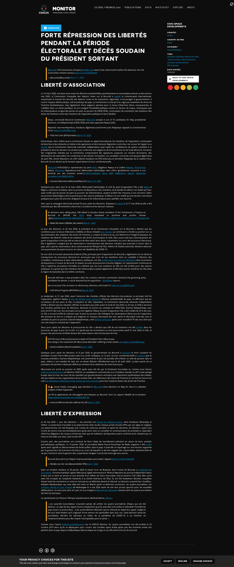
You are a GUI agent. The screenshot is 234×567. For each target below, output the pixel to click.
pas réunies (106, 232)
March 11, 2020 (77, 77)
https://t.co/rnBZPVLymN (122, 285)
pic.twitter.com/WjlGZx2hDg (60, 176)
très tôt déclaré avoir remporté (85, 299)
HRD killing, (180, 56)
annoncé (126, 352)
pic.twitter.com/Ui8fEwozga (131, 342)
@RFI (111, 173)
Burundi (170, 35)
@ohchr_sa (83, 218)
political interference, (188, 59)
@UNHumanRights (91, 173)
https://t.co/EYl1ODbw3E (122, 459)
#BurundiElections (96, 218)
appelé (117, 96)
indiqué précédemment (52, 372)
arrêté (149, 444)
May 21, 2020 (90, 223)
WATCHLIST (162, 7)
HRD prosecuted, (173, 65)
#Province (59, 170)
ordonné (141, 355)
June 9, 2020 (86, 347)
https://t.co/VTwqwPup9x (137, 218)
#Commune (140, 167)
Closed (169, 42)
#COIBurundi (88, 70)
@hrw (104, 173)
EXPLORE (178, 7)
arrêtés (139, 327)
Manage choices (202, 561)
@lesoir (130, 173)
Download (53, 28)
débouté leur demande (106, 490)
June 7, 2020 (92, 464)
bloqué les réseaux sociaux (110, 422)
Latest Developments (174, 50)
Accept (167, 561)
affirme (108, 498)
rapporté (121, 203)
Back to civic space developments (183, 79)
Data (148, 7)
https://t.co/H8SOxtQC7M (77, 397)
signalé (44, 147)
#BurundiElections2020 (115, 218)
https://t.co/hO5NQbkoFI (86, 73)
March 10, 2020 (84, 135)
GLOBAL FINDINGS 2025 (107, 7)
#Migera (130, 167)
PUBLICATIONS (133, 7)
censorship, (171, 62)
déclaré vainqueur (102, 319)
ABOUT (191, 7)
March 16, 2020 (94, 181)
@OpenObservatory (57, 397)
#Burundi (52, 70)
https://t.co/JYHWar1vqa (65, 130)
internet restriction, (174, 59)
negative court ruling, (191, 56)
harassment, (171, 56)
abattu (147, 187)
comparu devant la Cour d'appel (56, 487)
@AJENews (107, 280)
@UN (81, 215)
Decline (182, 561)
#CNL (94, 167)
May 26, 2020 (87, 290)
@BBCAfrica (120, 173)
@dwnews (58, 218)
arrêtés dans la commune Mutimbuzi (118, 260)
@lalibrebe (141, 173)
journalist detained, (182, 62)
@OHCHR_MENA (70, 218)
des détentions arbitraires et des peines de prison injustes (72, 381)
